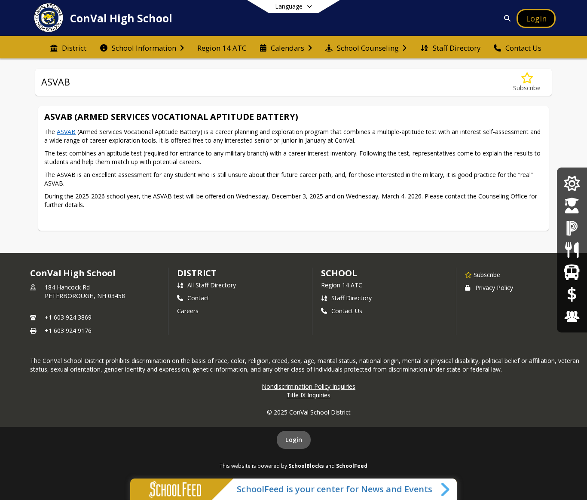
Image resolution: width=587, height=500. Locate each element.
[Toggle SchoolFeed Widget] (445, 489)
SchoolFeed (351, 465)
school (339, 273)
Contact (198, 298)
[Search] (506, 18)
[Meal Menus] (571, 249)
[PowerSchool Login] (572, 227)
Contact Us (346, 311)
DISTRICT (197, 273)
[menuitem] (68, 47)
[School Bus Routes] (571, 272)
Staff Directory (351, 298)
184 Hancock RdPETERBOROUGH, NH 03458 (85, 291)
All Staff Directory (211, 285)
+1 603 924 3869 (68, 317)
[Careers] (572, 316)
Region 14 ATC (341, 285)
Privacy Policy (494, 288)
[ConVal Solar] (571, 183)
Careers (188, 311)
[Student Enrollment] (571, 205)
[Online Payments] (572, 294)
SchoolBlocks (306, 465)
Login (293, 440)
